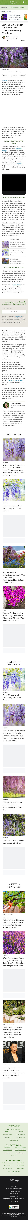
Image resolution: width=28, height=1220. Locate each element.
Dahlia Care (14, 1155)
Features (22, 40)
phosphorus (17, 285)
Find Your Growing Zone (7, 1162)
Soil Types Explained (7, 1168)
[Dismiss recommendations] (26, 12)
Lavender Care (7, 1153)
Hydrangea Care (7, 1147)
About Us (7, 1131)
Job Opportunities (21, 1137)
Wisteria (4, 80)
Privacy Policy (14, 1193)
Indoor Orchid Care (7, 1150)
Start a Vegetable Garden (14, 1171)
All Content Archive (14, 1140)
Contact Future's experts (14, 1188)
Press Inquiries (7, 1137)
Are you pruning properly (15, 380)
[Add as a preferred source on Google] (14, 1207)
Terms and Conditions (14, 1191)
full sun (19, 163)
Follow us (15, 75)
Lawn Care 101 (20, 1165)
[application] (14, 182)
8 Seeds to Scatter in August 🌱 (18, 7)
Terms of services (18, 316)
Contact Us (20, 1131)
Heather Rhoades (13, 37)
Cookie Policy (14, 1196)
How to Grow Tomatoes (20, 1147)
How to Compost (20, 1168)
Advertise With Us (21, 1134)
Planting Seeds (20, 1162)
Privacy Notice (20, 317)
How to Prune (7, 1165)
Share (6, 75)
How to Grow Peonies (21, 1153)
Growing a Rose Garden (20, 1150)
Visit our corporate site (14, 1214)
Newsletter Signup (7, 1134)
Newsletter (22, 75)
